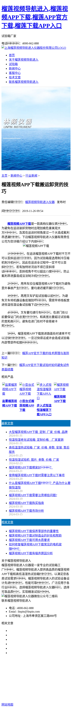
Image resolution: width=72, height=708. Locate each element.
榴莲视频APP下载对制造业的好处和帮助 (35, 535)
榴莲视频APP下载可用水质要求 (29, 540)
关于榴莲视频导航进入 (23, 59)
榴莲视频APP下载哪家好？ (29, 630)
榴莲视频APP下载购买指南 (26, 503)
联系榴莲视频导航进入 (23, 81)
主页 (4, 175)
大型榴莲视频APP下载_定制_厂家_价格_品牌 (38, 432)
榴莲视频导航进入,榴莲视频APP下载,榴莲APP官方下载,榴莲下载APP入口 (34, 17)
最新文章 (7, 423)
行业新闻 (31, 175)
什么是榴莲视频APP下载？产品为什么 (37, 635)
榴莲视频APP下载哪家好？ (31, 467)
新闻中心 (15, 68)
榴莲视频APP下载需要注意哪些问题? (33, 495)
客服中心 (15, 73)
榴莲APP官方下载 (52, 676)
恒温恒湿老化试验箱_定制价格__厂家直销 (36, 439)
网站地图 (33, 692)
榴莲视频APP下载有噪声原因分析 (31, 553)
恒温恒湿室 (42, 680)
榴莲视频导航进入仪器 (40, 202)
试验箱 (13, 64)
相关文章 (7, 522)
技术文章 (15, 77)
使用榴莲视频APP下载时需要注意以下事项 (37, 475)
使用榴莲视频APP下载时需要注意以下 (34, 639)
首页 (12, 55)
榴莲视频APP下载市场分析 (26, 510)
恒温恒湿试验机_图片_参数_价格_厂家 (34, 459)
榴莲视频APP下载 (19, 223)
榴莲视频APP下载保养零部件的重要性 (34, 531)
